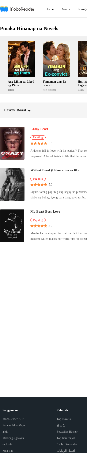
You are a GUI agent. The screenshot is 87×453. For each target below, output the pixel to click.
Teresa (11, 89)
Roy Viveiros (49, 89)
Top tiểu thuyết (66, 438)
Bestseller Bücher (67, 431)
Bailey (81, 89)
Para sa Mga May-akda (14, 428)
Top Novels (64, 419)
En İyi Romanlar (67, 444)
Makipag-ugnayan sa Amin (13, 441)
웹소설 (61, 425)
